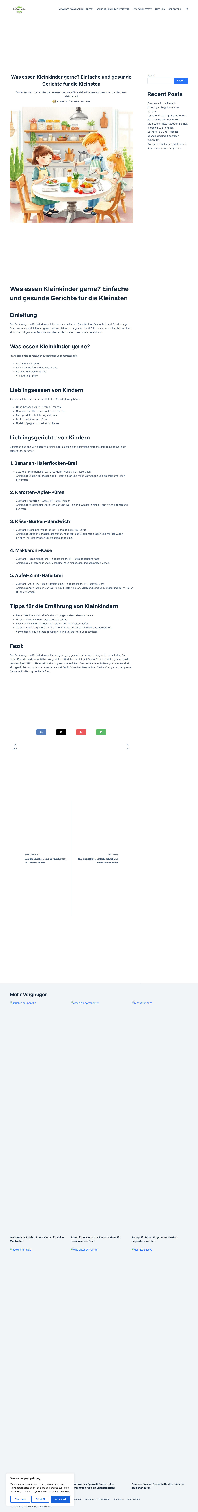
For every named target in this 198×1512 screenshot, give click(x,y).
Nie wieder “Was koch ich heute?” (76, 9)
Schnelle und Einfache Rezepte (113, 9)
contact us (174, 9)
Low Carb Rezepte (142, 9)
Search (151, 75)
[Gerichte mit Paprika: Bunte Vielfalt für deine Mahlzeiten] (38, 1116)
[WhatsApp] (101, 732)
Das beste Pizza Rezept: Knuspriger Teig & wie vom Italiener (163, 107)
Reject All (40, 1499)
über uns (160, 9)
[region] (40, 1489)
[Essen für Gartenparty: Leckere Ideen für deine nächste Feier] (99, 1116)
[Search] (187, 9)
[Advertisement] (99, 41)
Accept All (60, 1499)
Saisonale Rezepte (80, 101)
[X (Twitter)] (61, 732)
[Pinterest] (81, 732)
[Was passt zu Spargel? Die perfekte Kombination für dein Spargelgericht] (99, 1363)
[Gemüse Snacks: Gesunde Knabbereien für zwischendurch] (160, 1363)
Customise (20, 1499)
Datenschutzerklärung (97, 1499)
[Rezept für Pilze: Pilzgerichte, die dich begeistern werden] (160, 1116)
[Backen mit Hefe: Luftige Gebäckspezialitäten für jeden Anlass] (38, 1363)
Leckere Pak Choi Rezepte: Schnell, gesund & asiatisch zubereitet (163, 135)
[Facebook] (41, 732)
